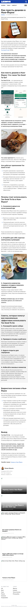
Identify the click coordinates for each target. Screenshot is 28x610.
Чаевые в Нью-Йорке (16, 462)
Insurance (3, 595)
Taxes (2, 592)
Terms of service (16, 592)
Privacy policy (16, 594)
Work (2, 590)
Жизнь (3, 14)
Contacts (15, 590)
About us (15, 588)
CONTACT (14, 5)
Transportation (4, 597)
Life (2, 588)
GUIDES (3, 5)
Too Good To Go (5, 50)
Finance (3, 594)
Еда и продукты (7, 473)
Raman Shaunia (9, 468)
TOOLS (8, 5)
